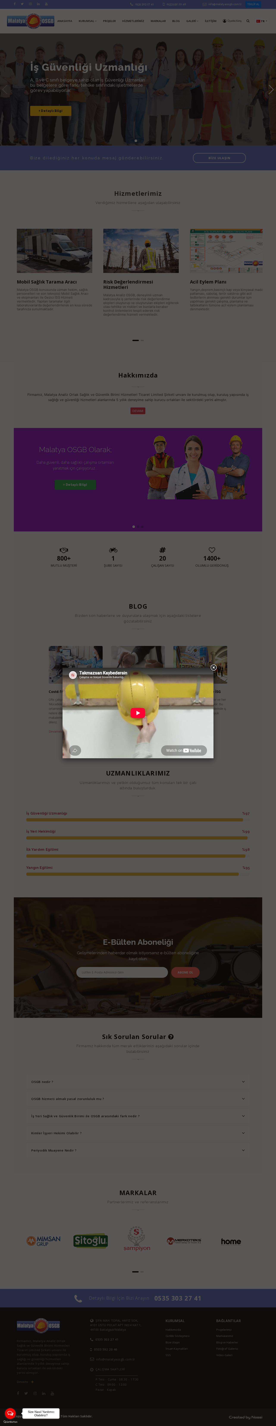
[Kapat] (213, 668)
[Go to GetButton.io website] (10, 1421)
